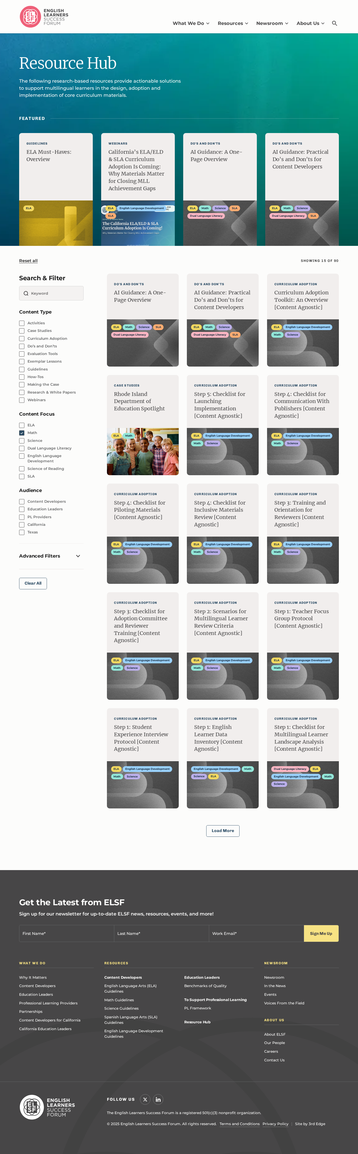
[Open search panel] (334, 23)
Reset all (28, 260)
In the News (275, 986)
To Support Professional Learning (215, 1000)
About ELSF (275, 1034)
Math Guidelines (119, 1000)
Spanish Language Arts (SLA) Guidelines (131, 1020)
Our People (274, 1043)
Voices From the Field (284, 1003)
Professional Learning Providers (48, 1003)
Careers (271, 1051)
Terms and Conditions (240, 1124)
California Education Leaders (45, 1029)
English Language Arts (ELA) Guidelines (130, 988)
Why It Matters (33, 977)
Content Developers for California (49, 1020)
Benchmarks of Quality (205, 986)
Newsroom (274, 977)
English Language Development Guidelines (133, 1034)
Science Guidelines (121, 1008)
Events (270, 994)
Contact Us (274, 1060)
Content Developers (37, 986)
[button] (191, 23)
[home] (44, 16)
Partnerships (30, 1011)
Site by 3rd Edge (310, 1124)
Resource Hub (197, 1022)
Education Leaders (36, 994)
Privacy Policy (276, 1124)
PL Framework (197, 1008)
